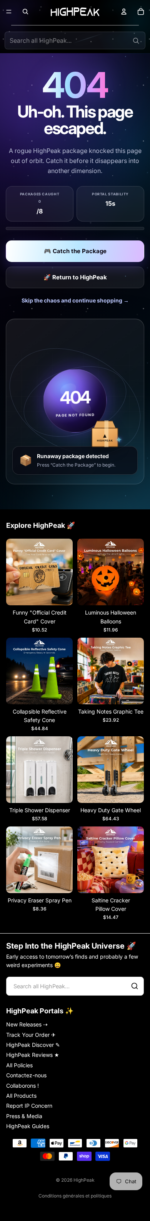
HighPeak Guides (27, 1126)
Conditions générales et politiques (75, 1196)
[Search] (135, 986)
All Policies (19, 1064)
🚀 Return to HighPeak (75, 277)
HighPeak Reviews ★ (32, 1054)
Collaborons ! (22, 1085)
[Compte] (123, 11)
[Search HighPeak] (136, 40)
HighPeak (84, 1180)
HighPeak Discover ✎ (33, 1044)
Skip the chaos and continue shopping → (75, 300)
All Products (21, 1095)
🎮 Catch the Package (75, 251)
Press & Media (24, 1115)
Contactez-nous (26, 1075)
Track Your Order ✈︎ (31, 1034)
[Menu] (9, 11)
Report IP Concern (29, 1105)
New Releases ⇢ (27, 1024)
